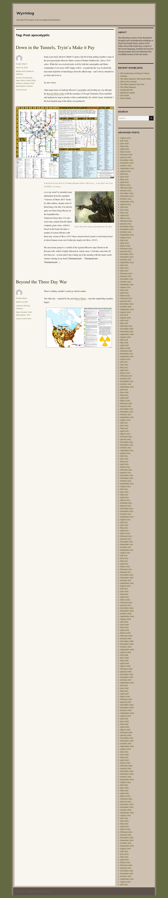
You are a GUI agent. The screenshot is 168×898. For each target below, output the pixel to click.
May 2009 (124, 627)
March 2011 (125, 567)
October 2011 (125, 547)
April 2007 (124, 694)
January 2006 (125, 735)
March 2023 (125, 246)
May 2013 (124, 495)
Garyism (123, 76)
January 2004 (125, 802)
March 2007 (125, 696)
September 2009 (127, 616)
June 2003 (124, 821)
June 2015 (124, 426)
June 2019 (124, 320)
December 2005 (126, 738)
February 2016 (126, 403)
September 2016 (127, 387)
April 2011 (124, 564)
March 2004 (125, 796)
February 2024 (126, 221)
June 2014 (124, 459)
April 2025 (124, 182)
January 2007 (125, 702)
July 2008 (124, 655)
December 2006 (126, 705)
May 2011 (124, 561)
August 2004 (125, 782)
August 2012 (125, 520)
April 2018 (124, 345)
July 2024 (124, 207)
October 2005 (125, 743)
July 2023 (124, 240)
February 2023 (126, 249)
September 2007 (127, 683)
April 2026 (124, 149)
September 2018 (127, 334)
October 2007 (125, 680)
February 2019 (126, 326)
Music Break (125, 98)
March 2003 (125, 829)
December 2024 (126, 193)
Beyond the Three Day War (41, 281)
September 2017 (127, 356)
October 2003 (125, 810)
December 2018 (126, 329)
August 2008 (125, 652)
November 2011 (126, 544)
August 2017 (125, 359)
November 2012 (126, 511)
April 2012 (124, 531)
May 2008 (124, 661)
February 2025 (126, 188)
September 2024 (127, 202)
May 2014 (124, 461)
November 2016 (126, 381)
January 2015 (125, 439)
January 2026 (125, 157)
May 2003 (124, 824)
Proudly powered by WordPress (39, 891)
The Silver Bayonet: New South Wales (135, 79)
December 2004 (126, 771)
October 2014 (125, 448)
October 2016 (125, 384)
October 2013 (125, 481)
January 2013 (125, 506)
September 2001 (127, 879)
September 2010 (127, 583)
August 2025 (125, 171)
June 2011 (124, 558)
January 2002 (125, 868)
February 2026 (126, 155)
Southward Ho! (126, 90)
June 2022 (124, 268)
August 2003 (125, 815)
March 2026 (125, 152)
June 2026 (124, 143)
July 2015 (124, 423)
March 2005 (125, 763)
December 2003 (126, 804)
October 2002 (125, 843)
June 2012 (124, 525)
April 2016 (124, 398)
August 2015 (125, 420)
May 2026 (124, 146)
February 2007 (126, 699)
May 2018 (124, 343)
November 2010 (126, 578)
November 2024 (126, 196)
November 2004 (126, 774)
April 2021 (124, 293)
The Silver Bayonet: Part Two (132, 84)
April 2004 (124, 793)
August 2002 (125, 849)
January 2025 (125, 190)
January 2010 (125, 605)
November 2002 (126, 840)
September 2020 (127, 309)
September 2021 (127, 284)
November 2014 (126, 445)
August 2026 (125, 138)
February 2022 (126, 273)
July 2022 (124, 265)
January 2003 (125, 835)
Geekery (19, 74)
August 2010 (125, 586)
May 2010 (124, 594)
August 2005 (125, 749)
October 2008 (125, 647)
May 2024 (124, 213)
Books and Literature (25, 71)
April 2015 (124, 431)
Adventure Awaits (127, 93)
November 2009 (127, 611)
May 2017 (124, 367)
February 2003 (126, 832)
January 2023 (125, 251)
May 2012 (124, 528)
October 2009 (126, 614)
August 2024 (125, 204)
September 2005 (127, 746)
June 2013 (124, 492)
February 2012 (126, 536)
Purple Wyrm (21, 64)
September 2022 (127, 262)
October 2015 (125, 414)
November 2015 (126, 412)
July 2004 (124, 785)
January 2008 (125, 672)
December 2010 (126, 575)
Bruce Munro (80, 298)
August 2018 (125, 337)
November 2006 (127, 708)
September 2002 (127, 846)
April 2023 (124, 243)
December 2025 (126, 160)
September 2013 (126, 484)
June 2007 (124, 688)
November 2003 (126, 807)
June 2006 (124, 721)
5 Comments (21, 90)
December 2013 (126, 475)
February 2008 (126, 669)
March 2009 (125, 633)
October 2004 (125, 777)
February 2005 (126, 766)
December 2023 (126, 226)
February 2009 (126, 636)
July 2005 (124, 752)
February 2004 (126, 799)
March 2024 (125, 218)
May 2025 (124, 179)
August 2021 (125, 287)
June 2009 (124, 625)
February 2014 (126, 470)
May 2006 (124, 724)
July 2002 (124, 851)
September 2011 (126, 550)
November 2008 (126, 644)
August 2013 (125, 486)
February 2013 (126, 503)
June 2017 (124, 365)
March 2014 (125, 467)
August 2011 (125, 553)
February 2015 (126, 437)
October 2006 (126, 710)
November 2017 (126, 354)
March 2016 (125, 401)
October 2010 (125, 580)
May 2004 (124, 791)
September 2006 (127, 713)
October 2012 (125, 514)
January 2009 (125, 638)
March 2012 (125, 533)
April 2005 (124, 760)
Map (18, 80)
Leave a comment (23, 318)
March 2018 (125, 348)
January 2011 (125, 572)
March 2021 (125, 296)
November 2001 (126, 873)
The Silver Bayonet (128, 87)
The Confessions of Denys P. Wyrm (134, 73)
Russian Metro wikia (55, 93)
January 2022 (125, 276)
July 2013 (124, 489)
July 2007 (124, 685)
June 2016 (124, 392)
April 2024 (124, 215)
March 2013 (125, 500)
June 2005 (124, 755)
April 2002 (124, 860)
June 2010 (124, 591)
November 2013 (126, 478)
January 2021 (125, 301)
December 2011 (126, 542)
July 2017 (124, 362)
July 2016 (124, 390)
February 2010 (126, 602)
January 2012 (125, 539)
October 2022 (125, 260)
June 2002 (124, 854)
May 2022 (124, 271)
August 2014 (125, 453)
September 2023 (127, 235)
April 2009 (124, 630)
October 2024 (125, 199)
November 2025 (126, 163)
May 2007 (124, 691)
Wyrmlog (25, 13)
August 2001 (125, 882)
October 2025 (125, 166)
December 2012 (126, 508)
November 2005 (126, 741)
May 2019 (124, 323)
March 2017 (125, 373)
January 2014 (125, 473)
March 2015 (125, 434)
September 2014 (127, 450)
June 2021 (124, 290)
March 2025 (125, 185)
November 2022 (126, 257)
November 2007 (126, 677)
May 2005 (124, 757)
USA (28, 315)
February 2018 (126, 351)
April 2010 (124, 597)
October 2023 (125, 232)
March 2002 (125, 862)
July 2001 (124, 885)
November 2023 (126, 229)
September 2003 (127, 813)
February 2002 (126, 865)
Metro (22, 80)
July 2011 (123, 555)
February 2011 (126, 569)
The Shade (124, 95)
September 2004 (127, 779)
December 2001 (126, 871)
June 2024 (124, 210)
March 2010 (125, 600)
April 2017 (124, 370)
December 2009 (126, 608)
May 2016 (124, 395)
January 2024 (125, 224)
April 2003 (124, 826)
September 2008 (127, 649)
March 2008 (125, 666)
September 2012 (127, 517)
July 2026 (124, 141)
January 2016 (125, 406)
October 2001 (125, 876)
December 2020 (126, 304)
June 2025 (124, 177)
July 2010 (124, 589)
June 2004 (124, 788)
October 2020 (125, 307)
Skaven (30, 86)
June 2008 (124, 658)
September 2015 (127, 417)
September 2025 (127, 168)
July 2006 (124, 719)
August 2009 (125, 619)
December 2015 (126, 409)
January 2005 (125, 768)
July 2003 (124, 818)
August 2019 (125, 318)
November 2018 (126, 331)
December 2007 (126, 674)
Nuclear (23, 312)
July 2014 (124, 456)
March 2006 (125, 730)
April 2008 (124, 663)
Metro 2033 (31, 80)
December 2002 (126, 838)
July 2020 (124, 315)
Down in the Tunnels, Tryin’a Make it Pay (55, 47)
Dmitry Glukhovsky (24, 78)
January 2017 (125, 379)
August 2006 (125, 716)
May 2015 (124, 428)
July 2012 (124, 522)
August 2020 (125, 312)
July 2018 (124, 340)
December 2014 (126, 442)
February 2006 (126, 732)
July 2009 (124, 622)
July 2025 (124, 174)
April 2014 (124, 464)
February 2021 (126, 298)
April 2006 (124, 727)
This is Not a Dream (128, 82)
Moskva (26, 83)
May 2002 (124, 857)
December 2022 (126, 254)
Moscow (19, 83)
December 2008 (126, 641)
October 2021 (125, 282)
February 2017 (126, 376)
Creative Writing (23, 306)
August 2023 (125, 237)
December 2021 (126, 279)
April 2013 (124, 497)
